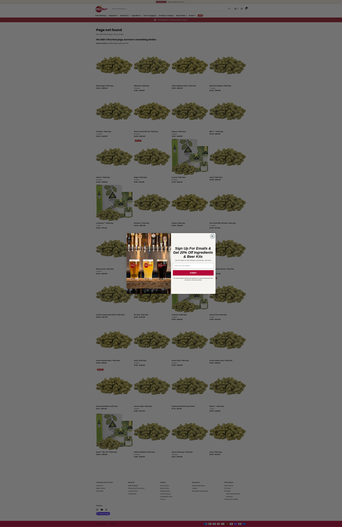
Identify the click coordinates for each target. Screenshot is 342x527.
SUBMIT (193, 273)
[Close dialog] (212, 236)
